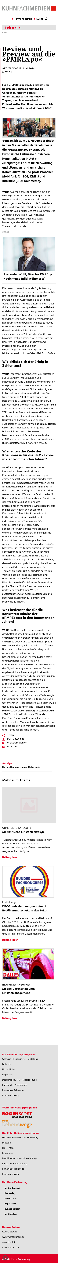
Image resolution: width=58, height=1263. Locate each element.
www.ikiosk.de (9, 1242)
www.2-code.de (9, 1232)
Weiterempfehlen (17, 743)
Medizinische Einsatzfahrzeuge (23, 832)
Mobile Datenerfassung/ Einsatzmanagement (18, 991)
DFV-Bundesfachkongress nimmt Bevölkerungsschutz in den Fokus (25, 908)
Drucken (12, 747)
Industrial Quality (10, 1095)
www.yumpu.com (10, 1247)
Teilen (10, 735)
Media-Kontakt (12, 1188)
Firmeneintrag (23, 19)
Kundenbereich (12, 1209)
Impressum (10, 1204)
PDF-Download (15, 739)
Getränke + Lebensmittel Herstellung (20, 1059)
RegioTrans (7, 1075)
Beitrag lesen (10, 857)
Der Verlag (9, 1193)
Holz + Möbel (8, 1069)
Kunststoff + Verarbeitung (14, 1085)
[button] (5, 1257)
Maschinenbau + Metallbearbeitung (19, 1080)
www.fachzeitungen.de (13, 1237)
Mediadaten (10, 1214)
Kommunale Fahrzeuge (13, 1090)
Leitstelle (6, 1064)
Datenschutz (10, 1198)
